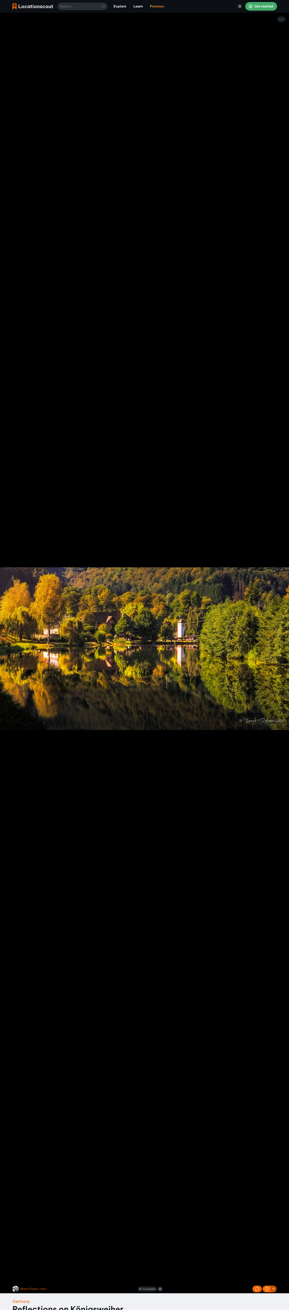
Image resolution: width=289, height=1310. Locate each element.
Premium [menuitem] (157, 6)
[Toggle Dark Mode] (239, 6)
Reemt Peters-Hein (33, 1289)
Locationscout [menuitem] (32, 6)
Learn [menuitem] (138, 6)
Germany (21, 1301)
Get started (263, 6)
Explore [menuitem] (120, 6)
